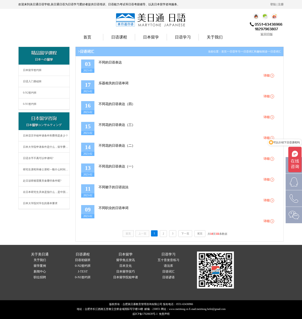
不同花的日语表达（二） (117, 145)
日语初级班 (82, 260)
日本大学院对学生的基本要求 (40, 203)
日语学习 (183, 37)
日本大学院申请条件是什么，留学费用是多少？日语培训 (56, 146)
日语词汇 (275, 51)
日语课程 (119, 37)
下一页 (185, 233)
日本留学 (151, 37)
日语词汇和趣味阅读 (255, 51)
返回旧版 (266, 34)
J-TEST (83, 271)
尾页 (200, 233)
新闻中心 (40, 271)
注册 (281, 4)
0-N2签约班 (29, 92)
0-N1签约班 (29, 104)
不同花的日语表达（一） (117, 166)
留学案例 (40, 265)
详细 (267, 75)
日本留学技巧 (125, 271)
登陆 (273, 4)
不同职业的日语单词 (113, 208)
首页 (87, 37)
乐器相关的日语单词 (113, 83)
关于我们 (215, 37)
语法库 (168, 265)
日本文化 (125, 265)
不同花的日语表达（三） (117, 125)
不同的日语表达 (110, 62)
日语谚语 (168, 277)
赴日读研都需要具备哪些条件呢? (42, 180)
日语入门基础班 (32, 81)
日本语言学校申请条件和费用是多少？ (45, 135)
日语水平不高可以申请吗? (38, 158)
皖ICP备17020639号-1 (145, 313)
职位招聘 (40, 277)
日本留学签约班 (32, 70)
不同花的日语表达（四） (117, 104)
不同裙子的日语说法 (113, 187)
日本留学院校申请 (125, 277)
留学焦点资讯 (125, 260)
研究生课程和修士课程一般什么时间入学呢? (49, 169)
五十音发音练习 (168, 260)
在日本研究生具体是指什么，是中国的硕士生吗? (51, 192)
